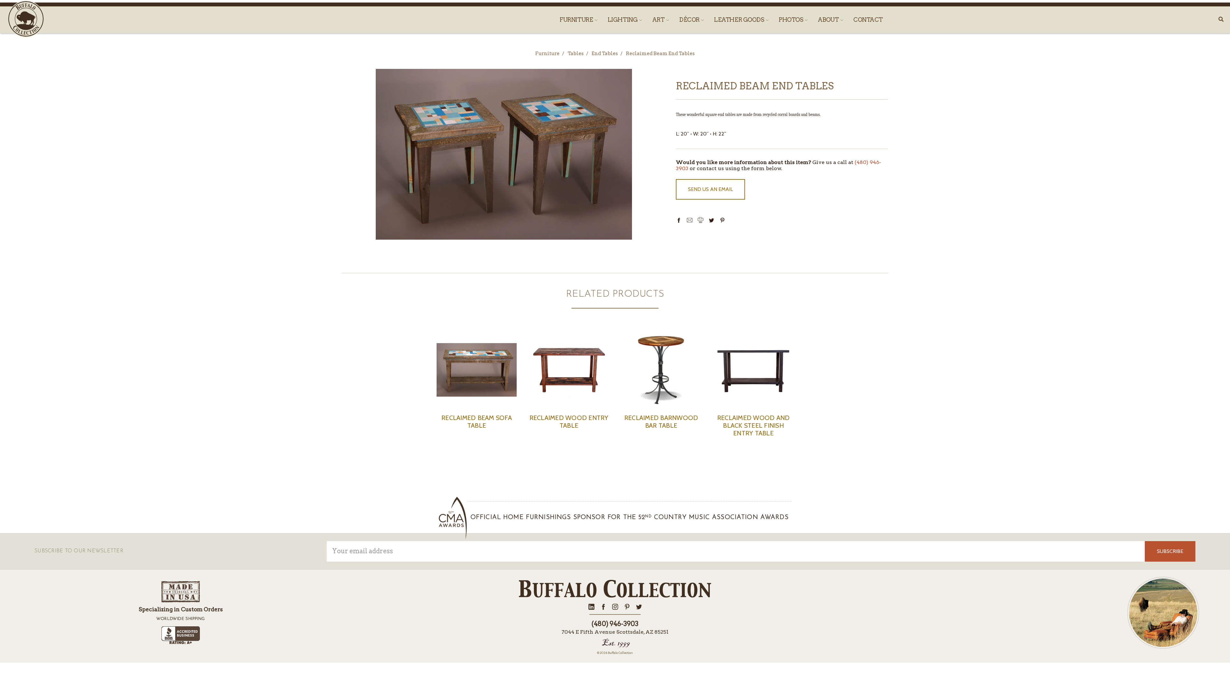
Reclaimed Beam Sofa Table (476, 421)
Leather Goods (739, 19)
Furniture (577, 19)
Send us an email (710, 189)
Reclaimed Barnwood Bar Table (661, 421)
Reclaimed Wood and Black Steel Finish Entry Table (753, 425)
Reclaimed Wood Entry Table (569, 421)
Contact (868, 19)
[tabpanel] (476, 388)
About (829, 19)
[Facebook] (679, 220)
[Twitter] (711, 220)
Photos (791, 19)
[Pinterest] (722, 220)
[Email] (690, 220)
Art (659, 19)
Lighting (623, 19)
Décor (690, 19)
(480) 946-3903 (615, 624)
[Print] (700, 220)
